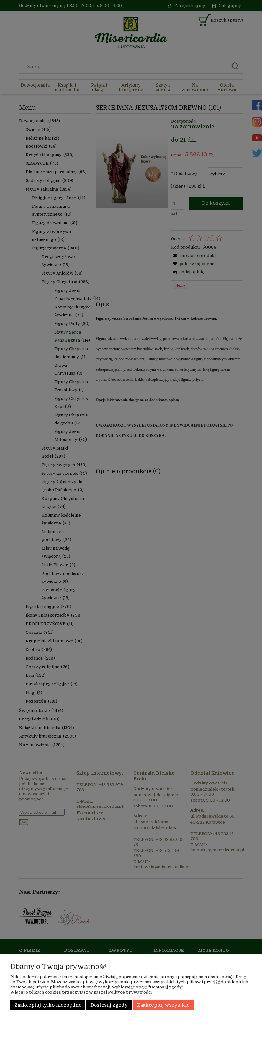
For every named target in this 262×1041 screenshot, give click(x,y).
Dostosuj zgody (108, 1005)
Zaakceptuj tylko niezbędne (47, 1005)
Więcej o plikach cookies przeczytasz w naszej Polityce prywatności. (81, 992)
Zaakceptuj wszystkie (163, 1005)
